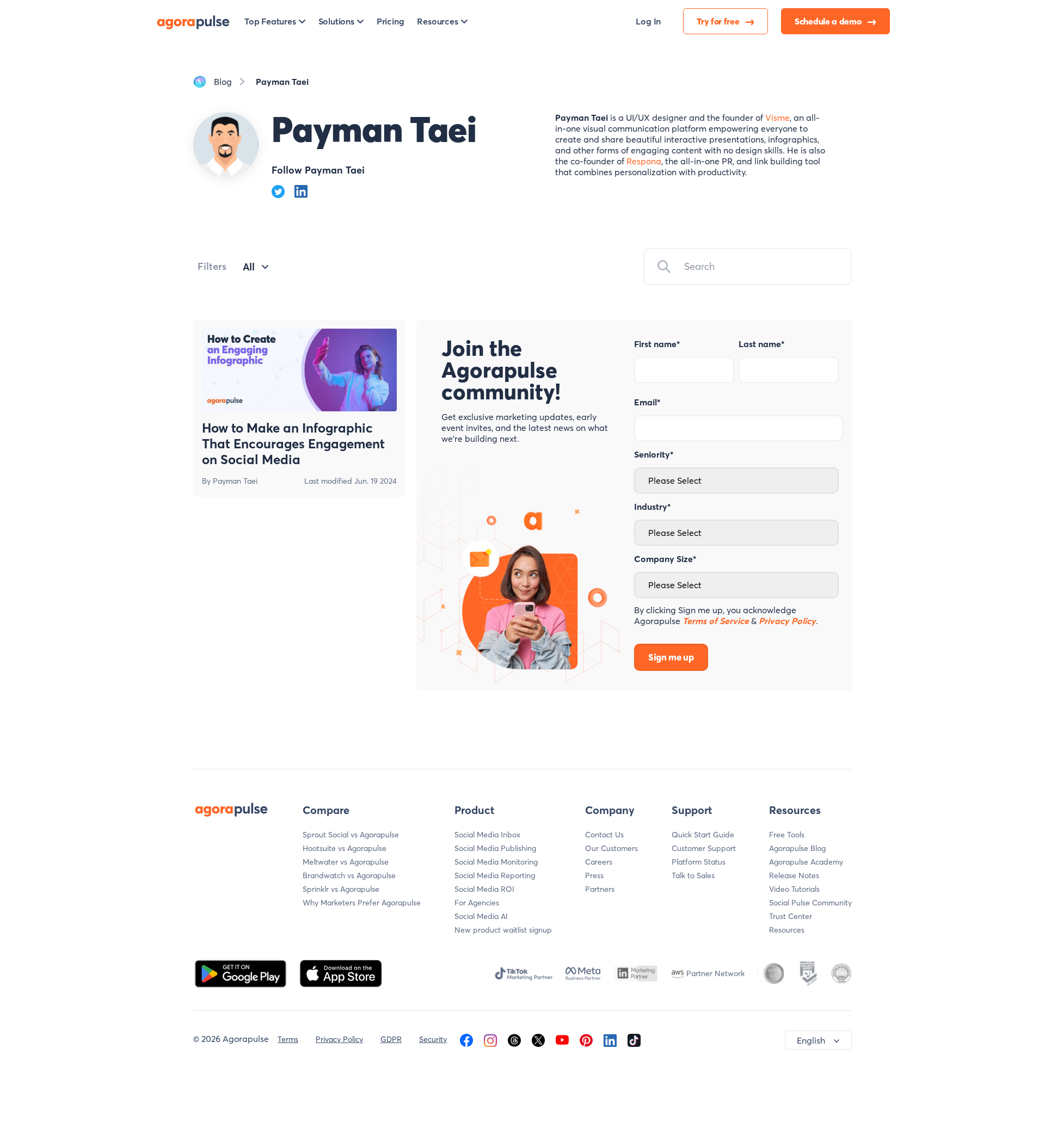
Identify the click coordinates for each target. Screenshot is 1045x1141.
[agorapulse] (193, 21)
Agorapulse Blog (797, 848)
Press (594, 875)
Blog (223, 81)
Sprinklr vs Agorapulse (341, 889)
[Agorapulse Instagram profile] (490, 1039)
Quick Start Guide (703, 835)
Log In (648, 21)
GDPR (391, 1039)
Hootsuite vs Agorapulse (344, 848)
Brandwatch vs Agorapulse (349, 875)
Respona (643, 161)
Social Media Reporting (494, 875)
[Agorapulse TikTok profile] (634, 1039)
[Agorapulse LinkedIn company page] (610, 1039)
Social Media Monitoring (496, 862)
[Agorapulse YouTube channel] (562, 1039)
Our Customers (611, 848)
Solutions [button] (336, 21)
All (249, 267)
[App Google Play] (241, 972)
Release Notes (794, 875)
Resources (786, 930)
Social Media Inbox (487, 835)
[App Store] (340, 972)
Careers (598, 862)
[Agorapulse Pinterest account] (586, 1039)
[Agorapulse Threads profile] (514, 1039)
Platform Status (699, 862)
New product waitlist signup (503, 930)
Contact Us (604, 835)
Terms (288, 1039)
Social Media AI (481, 916)
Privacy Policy (339, 1039)
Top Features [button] (270, 21)
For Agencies (476, 903)
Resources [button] (437, 21)
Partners (599, 889)
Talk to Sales (693, 875)
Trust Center (790, 916)
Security (433, 1039)
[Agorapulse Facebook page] (466, 1039)
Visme (777, 117)
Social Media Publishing (495, 848)
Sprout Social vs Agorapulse (351, 835)
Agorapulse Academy (806, 862)
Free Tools (786, 835)
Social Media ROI (484, 889)
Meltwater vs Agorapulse (346, 862)
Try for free (719, 21)
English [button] (811, 1040)
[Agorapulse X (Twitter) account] (538, 1039)
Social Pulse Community (810, 903)
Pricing (390, 21)
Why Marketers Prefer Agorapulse (362, 903)
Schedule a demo (829, 21)
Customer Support (704, 848)
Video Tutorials (794, 889)
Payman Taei (235, 481)
